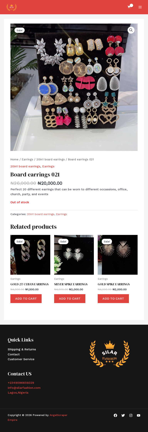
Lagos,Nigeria (18, 392)
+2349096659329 (21, 383)
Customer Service (21, 359)
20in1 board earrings (50, 159)
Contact (14, 354)
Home (14, 159)
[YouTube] (138, 415)
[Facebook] (115, 415)
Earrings (27, 159)
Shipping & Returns (22, 349)
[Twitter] (123, 415)
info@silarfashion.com (24, 388)
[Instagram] (131, 415)
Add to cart (26, 298)
